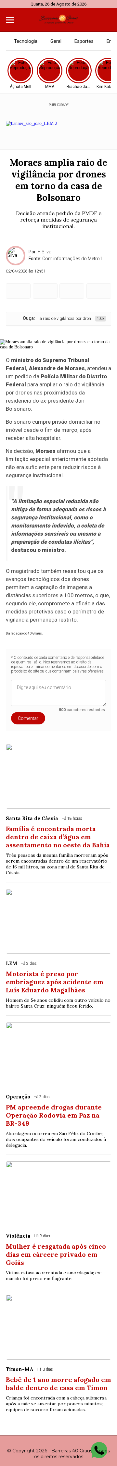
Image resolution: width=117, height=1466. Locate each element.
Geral (55, 41)
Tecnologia (25, 41)
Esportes (84, 41)
